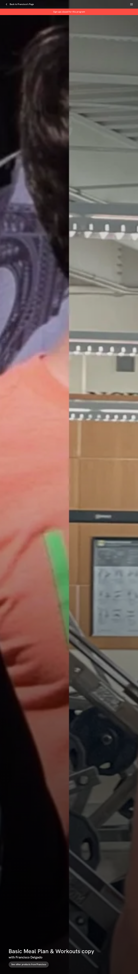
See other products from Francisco (28, 964)
